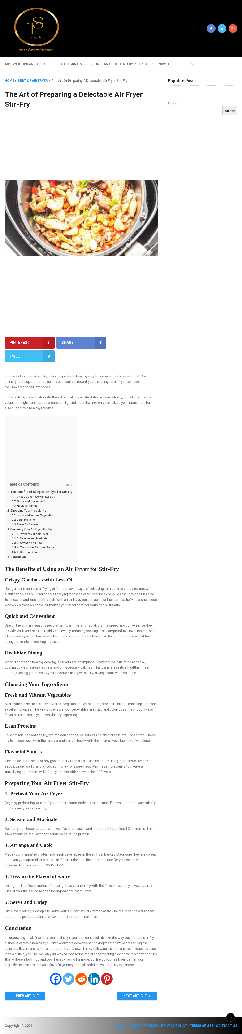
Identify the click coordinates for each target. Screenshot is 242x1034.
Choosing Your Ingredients (28, 510)
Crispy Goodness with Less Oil (36, 496)
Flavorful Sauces (27, 524)
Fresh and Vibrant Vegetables (35, 515)
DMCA (121, 1026)
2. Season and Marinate (32, 538)
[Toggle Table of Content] (66, 485)
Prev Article (27, 996)
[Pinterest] (107, 979)
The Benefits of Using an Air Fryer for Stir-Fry (41, 492)
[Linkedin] (94, 979)
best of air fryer (71, 64)
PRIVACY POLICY (174, 1026)
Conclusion (18, 557)
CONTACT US (226, 1026)
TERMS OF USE (201, 1026)
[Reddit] (81, 979)
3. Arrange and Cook (30, 542)
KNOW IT (163, 64)
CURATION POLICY (143, 1026)
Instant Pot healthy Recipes (121, 64)
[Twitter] (68, 979)
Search (173, 104)
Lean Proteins (26, 519)
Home (9, 81)
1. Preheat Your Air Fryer (32, 533)
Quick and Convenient (31, 501)
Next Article (135, 996)
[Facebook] (56, 979)
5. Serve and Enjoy (28, 552)
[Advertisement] (81, 145)
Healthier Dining (27, 505)
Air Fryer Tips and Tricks (26, 64)
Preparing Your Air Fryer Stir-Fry (31, 529)
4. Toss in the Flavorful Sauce (35, 547)
